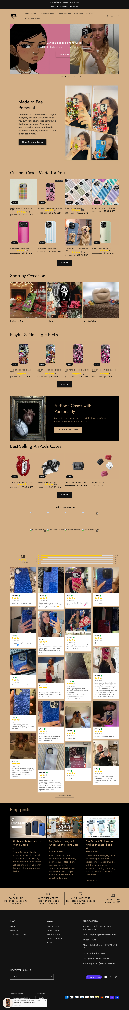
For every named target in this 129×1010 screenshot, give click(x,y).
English (42, 998)
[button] (30, 13)
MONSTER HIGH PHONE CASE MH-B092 (49, 371)
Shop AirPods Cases (68, 429)
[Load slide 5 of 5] (69, 76)
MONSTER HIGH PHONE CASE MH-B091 (104, 371)
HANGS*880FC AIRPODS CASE (76, 482)
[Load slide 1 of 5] (54, 76)
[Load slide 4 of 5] (65, 76)
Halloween (51, 321)
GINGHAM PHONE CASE (73, 208)
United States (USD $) (22, 998)
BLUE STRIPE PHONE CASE (46, 249)
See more (29, 52)
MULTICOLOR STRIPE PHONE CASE (104, 208)
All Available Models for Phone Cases (26, 843)
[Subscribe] (51, 977)
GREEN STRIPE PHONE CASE (102, 249)
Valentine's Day (90, 321)
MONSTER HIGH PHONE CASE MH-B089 (22, 371)
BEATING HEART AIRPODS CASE (21, 482)
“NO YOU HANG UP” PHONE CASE (49, 208)
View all (64, 262)
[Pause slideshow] (80, 76)
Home (12, 926)
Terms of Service (54, 938)
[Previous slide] (49, 76)
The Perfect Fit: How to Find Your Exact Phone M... (99, 845)
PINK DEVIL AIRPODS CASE (46, 482)
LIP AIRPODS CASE (98, 482)
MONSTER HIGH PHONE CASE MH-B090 (77, 371)
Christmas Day (16, 321)
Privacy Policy (53, 926)
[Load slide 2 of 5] (58, 76)
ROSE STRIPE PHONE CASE (19, 249)
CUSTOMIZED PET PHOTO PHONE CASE (76, 249)
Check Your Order (18, 934)
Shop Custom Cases (32, 142)
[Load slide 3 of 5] (62, 76)
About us (14, 930)
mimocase (20, 1006)
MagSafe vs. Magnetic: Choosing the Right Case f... (64, 845)
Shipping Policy (53, 934)
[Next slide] (74, 76)
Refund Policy (53, 930)
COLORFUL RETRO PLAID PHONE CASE (21, 209)
